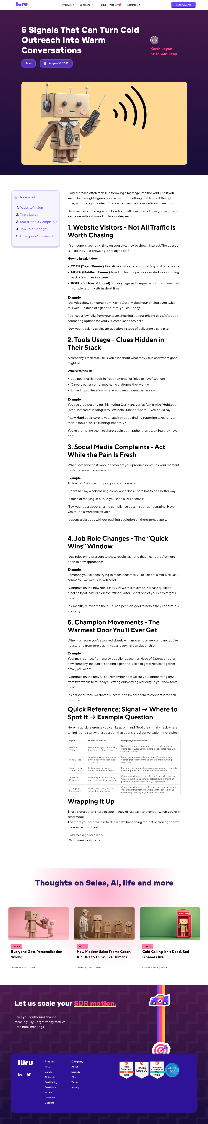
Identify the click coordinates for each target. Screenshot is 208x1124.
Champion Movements (37, 236)
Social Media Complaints (38, 222)
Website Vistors (32, 207)
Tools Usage (29, 214)
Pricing (102, 4)
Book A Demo (183, 4)
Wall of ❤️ (115, 4)
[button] (68, 5)
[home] (22, 5)
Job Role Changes (34, 229)
